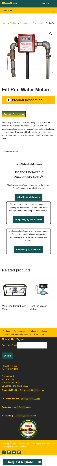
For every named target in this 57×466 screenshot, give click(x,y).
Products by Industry (38, 331)
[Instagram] (19, 452)
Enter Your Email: (9, 345)
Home (4, 23)
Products (13, 23)
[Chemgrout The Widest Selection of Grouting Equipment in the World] (10, 4)
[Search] (53, 10)
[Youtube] (14, 452)
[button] (50, 33)
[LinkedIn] (9, 452)
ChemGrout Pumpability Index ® (17, 334)
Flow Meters (37, 23)
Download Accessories (13, 114)
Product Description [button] (26, 100)
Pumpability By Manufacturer (28, 219)
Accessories (25, 23)
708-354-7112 (47, 4)
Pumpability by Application (28, 249)
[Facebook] (4, 452)
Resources (39, 334)
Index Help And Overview (28, 197)
